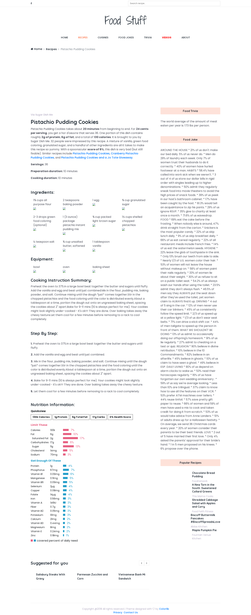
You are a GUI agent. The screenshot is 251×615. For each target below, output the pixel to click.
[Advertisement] (125, 77)
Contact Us (131, 612)
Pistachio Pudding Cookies (91, 153)
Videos (166, 37)
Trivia (148, 37)
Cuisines (103, 37)
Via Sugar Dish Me (42, 114)
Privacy (117, 612)
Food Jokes (126, 37)
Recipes (82, 37)
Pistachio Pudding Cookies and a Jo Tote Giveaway (97, 158)
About (186, 37)
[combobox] (174, 3)
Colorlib (164, 609)
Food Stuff (126, 20)
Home (67, 37)
